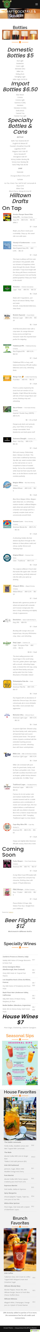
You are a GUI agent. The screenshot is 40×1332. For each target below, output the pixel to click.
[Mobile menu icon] (36, 4)
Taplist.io (11, 912)
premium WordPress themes (27, 1328)
